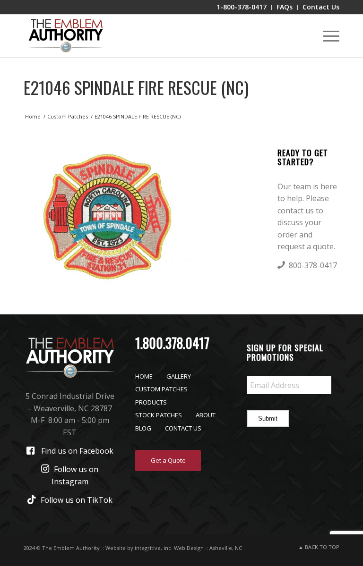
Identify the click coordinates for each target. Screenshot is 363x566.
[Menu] (326, 36)
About (206, 415)
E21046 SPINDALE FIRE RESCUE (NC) (136, 87)
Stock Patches (158, 415)
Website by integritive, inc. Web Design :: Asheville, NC (173, 547)
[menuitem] (242, 7)
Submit (267, 418)
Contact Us (183, 428)
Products (151, 402)
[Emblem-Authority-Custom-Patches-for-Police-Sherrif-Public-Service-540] (66, 36)
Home (144, 376)
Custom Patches (161, 389)
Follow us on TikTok (76, 500)
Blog (143, 428)
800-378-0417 (313, 265)
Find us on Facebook (77, 451)
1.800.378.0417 (172, 343)
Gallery (178, 376)
